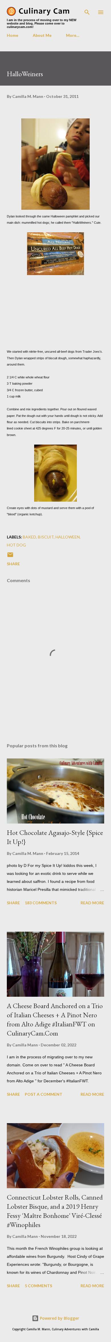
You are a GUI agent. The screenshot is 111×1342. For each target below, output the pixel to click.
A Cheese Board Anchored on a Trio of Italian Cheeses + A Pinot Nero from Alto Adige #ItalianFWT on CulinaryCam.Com (55, 1019)
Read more (92, 902)
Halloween (68, 536)
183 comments (41, 902)
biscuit (46, 536)
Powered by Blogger (59, 1318)
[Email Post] (10, 556)
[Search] (87, 10)
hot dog (16, 544)
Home (12, 35)
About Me (42, 35)
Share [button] (13, 563)
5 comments (38, 1285)
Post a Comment (43, 1094)
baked (29, 536)
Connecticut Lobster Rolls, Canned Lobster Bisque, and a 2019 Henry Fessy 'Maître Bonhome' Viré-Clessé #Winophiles (55, 1211)
